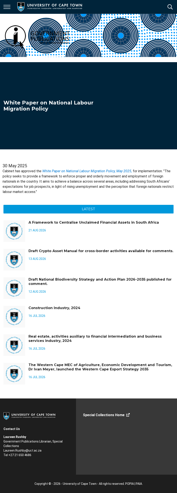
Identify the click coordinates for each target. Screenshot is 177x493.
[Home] (29, 415)
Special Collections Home (104, 415)
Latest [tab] (88, 209)
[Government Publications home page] (45, 35)
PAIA (139, 483)
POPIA (129, 483)
